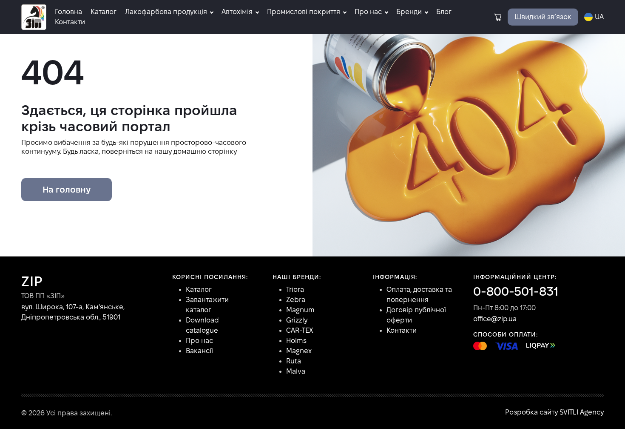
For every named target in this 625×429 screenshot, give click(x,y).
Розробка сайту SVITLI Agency (554, 412)
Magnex (299, 350)
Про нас (368, 11)
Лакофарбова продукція (166, 11)
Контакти (70, 22)
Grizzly (296, 320)
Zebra (295, 299)
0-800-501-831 (515, 291)
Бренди (409, 11)
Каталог (103, 11)
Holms (296, 340)
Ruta (293, 361)
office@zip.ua (495, 318)
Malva (295, 371)
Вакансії (199, 350)
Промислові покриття (303, 11)
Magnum (300, 310)
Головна (68, 11)
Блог (444, 11)
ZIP (32, 281)
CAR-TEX (299, 330)
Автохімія (237, 11)
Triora (295, 289)
